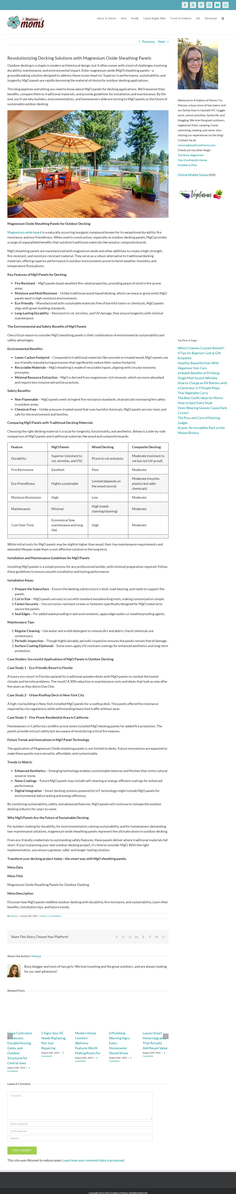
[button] (223, 18)
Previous (148, 42)
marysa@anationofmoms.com (196, 145)
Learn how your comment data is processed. (94, 1160)
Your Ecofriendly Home (192, 160)
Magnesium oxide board (24, 232)
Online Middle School (193, 175)
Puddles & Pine (187, 165)
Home (43, 916)
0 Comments (55, 916)
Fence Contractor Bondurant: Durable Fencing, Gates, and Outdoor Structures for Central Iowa (19, 1048)
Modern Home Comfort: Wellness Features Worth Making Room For (87, 1043)
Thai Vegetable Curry (193, 393)
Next (161, 42)
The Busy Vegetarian (191, 155)
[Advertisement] (203, 275)
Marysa (14, 916)
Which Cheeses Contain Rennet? (201, 348)
